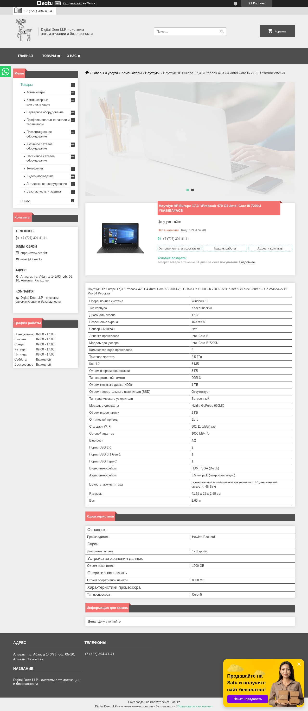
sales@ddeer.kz (31, 259)
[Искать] (222, 31)
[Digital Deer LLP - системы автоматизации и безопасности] (24, 31)
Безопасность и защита (43, 191)
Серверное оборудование (45, 112)
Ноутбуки (152, 73)
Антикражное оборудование (46, 184)
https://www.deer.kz (34, 253)
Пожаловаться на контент (195, 706)
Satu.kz (175, 702)
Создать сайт (72, 3)
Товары (49, 56)
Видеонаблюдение (39, 176)
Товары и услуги (105, 73)
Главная (25, 56)
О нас (72, 56)
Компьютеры (132, 73)
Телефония (34, 168)
